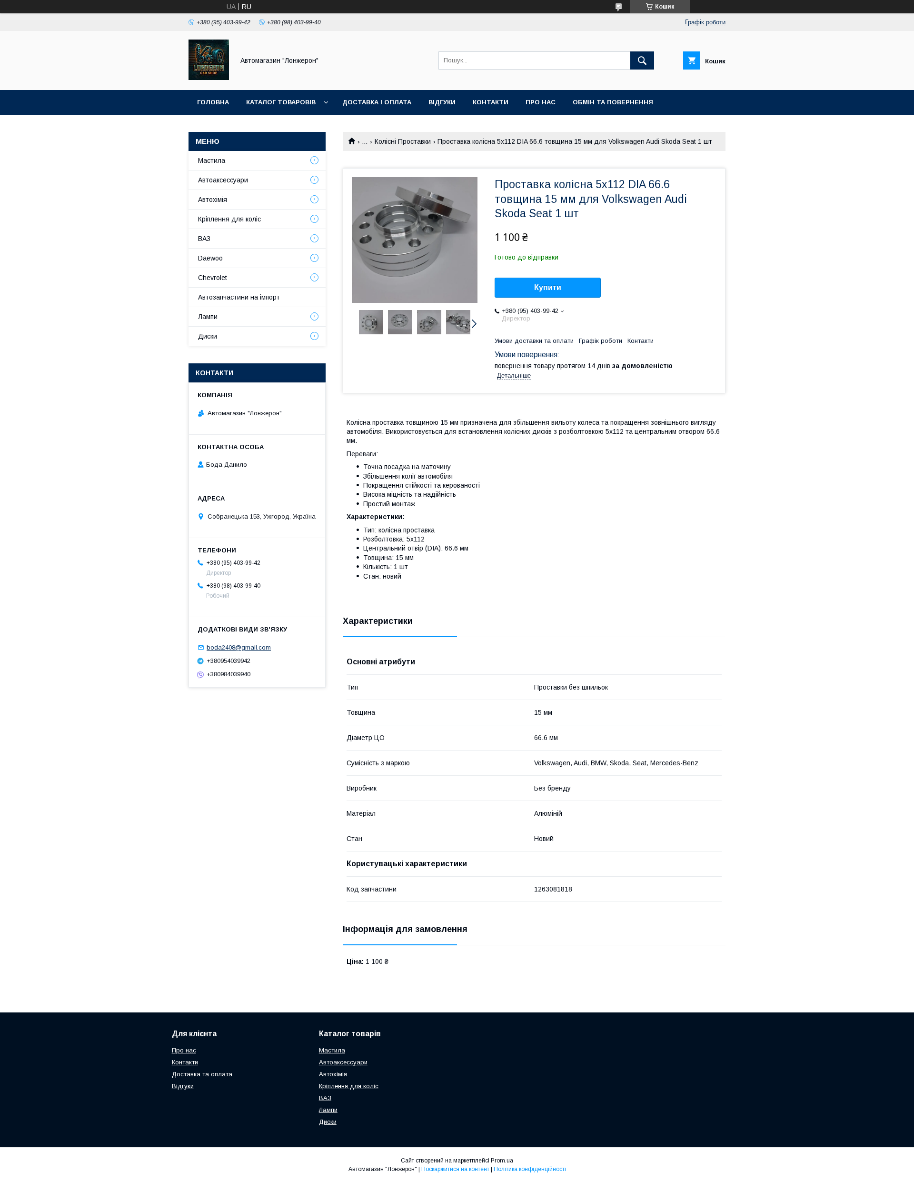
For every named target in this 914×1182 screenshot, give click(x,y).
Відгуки (442, 102)
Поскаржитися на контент (455, 1169)
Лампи (208, 317)
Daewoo (210, 258)
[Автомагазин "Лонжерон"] (209, 77)
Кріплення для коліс (229, 219)
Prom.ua (502, 1160)
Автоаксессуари (223, 180)
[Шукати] (642, 60)
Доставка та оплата (202, 1074)
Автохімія (212, 199)
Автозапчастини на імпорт (239, 297)
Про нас (541, 102)
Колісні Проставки (403, 141)
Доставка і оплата (376, 102)
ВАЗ (204, 238)
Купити (547, 287)
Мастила (211, 160)
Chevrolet (212, 277)
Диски (207, 336)
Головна (213, 102)
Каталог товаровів (281, 102)
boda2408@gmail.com (239, 647)
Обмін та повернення (613, 102)
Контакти (490, 102)
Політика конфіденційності (530, 1169)
